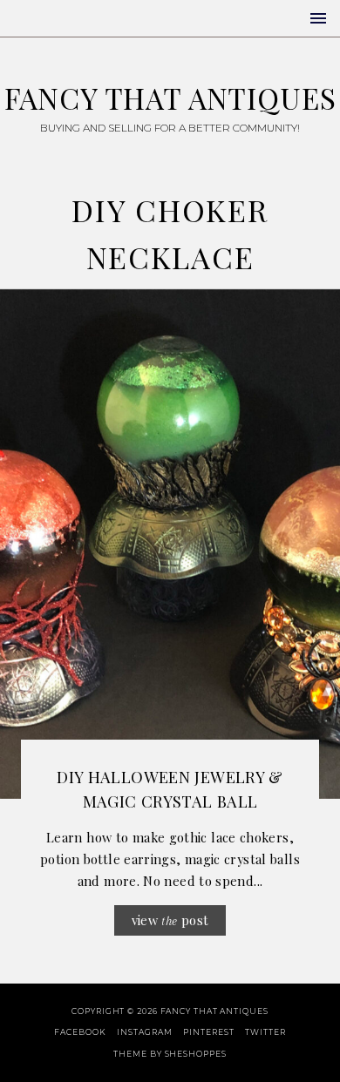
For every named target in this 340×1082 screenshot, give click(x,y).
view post (170, 920)
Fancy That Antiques (170, 97)
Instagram (144, 1032)
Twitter (265, 1032)
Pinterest (208, 1032)
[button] (318, 18)
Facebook (79, 1032)
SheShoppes (196, 1053)
